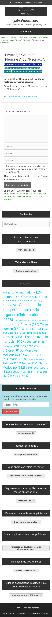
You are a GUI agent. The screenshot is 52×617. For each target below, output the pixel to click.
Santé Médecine (29, 96)
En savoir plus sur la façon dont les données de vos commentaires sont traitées (25, 196)
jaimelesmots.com (26, 20)
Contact (16, 608)
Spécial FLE (22, 371)
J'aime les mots (6, 37)
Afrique (8, 292)
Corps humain (13, 96)
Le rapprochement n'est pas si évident (22, 64)
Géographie (36, 341)
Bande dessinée (31, 300)
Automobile (11, 300)
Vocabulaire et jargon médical (27, 71)
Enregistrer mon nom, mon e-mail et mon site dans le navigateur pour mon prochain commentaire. (26, 169)
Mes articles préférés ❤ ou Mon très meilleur (20, 350)
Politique (11, 363)
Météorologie (36, 359)
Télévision (19, 375)
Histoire (10, 346)
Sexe (33, 367)
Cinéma (30, 324)
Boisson (10, 305)
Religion (30, 363)
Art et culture (35, 296)
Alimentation (29, 292)
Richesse (19, 37)
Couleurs (28, 329)
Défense (16, 332)
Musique (19, 359)
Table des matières (31, 608)
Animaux (12, 297)
